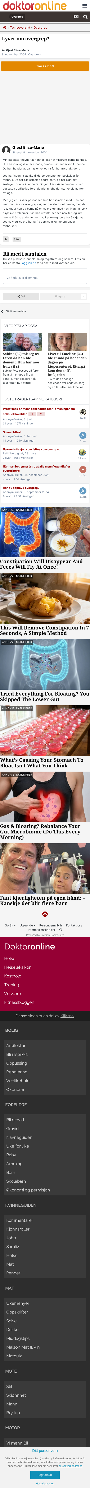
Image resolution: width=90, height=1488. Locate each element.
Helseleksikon (18, 967)
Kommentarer (19, 1220)
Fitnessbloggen (19, 1002)
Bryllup (13, 1412)
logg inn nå (29, 263)
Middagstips (18, 1338)
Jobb (11, 1237)
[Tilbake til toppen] (45, 914)
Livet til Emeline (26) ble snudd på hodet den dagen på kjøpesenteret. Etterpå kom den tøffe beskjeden (67, 364)
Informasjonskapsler (41, 929)
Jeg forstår (45, 1475)
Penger (13, 1272)
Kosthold (12, 975)
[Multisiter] (6, 239)
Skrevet (29, 152)
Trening (11, 984)
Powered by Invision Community (45, 934)
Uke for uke (17, 1146)
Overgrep (34, 54)
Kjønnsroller (18, 1229)
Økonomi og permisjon (28, 1189)
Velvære (12, 993)
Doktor (29, 946)
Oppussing (16, 1063)
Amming (14, 1163)
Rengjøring (16, 1071)
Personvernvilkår (50, 925)
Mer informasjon (45, 1483)
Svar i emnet (45, 66)
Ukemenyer (17, 1303)
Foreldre (16, 1104)
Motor (12, 1427)
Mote (11, 1371)
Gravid (12, 1128)
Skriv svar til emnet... (24, 277)
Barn (10, 1172)
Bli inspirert (17, 1054)
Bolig (11, 1030)
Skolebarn (16, 1181)
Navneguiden (19, 1137)
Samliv (12, 1246)
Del (22, 296)
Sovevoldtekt (12, 432)
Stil (9, 1386)
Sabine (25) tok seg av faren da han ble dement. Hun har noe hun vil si (21, 360)
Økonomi (15, 1089)
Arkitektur (16, 1045)
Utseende (27, 925)
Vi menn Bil (17, 1443)
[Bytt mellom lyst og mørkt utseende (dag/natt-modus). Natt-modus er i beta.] (60, 929)
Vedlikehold (18, 1080)
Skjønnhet (16, 1395)
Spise (11, 1320)
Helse (9, 958)
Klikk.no (67, 1016)
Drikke (12, 1329)
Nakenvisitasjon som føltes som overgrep (31, 449)
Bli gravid (15, 1119)
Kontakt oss (74, 925)
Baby (11, 1154)
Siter (17, 239)
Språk (9, 925)
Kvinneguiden (20, 1205)
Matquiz (14, 1355)
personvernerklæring (70, 1466)
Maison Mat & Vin (23, 1347)
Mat (10, 1264)
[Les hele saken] (22, 342)
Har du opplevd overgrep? (21, 487)
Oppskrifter (17, 1312)
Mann (11, 1403)
